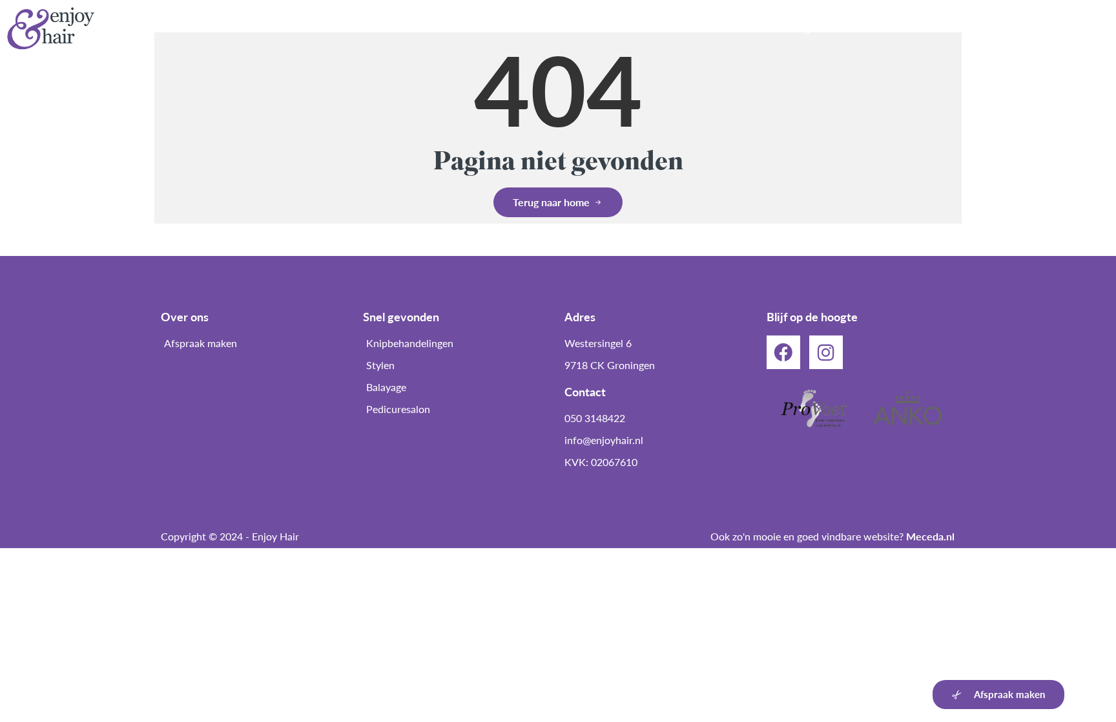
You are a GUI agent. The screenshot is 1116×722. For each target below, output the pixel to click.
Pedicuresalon (696, 28)
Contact (1078, 28)
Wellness (866, 28)
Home (557, 28)
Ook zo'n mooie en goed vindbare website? (832, 536)
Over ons (617, 28)
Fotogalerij (1010, 28)
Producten (936, 28)
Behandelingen (787, 28)
